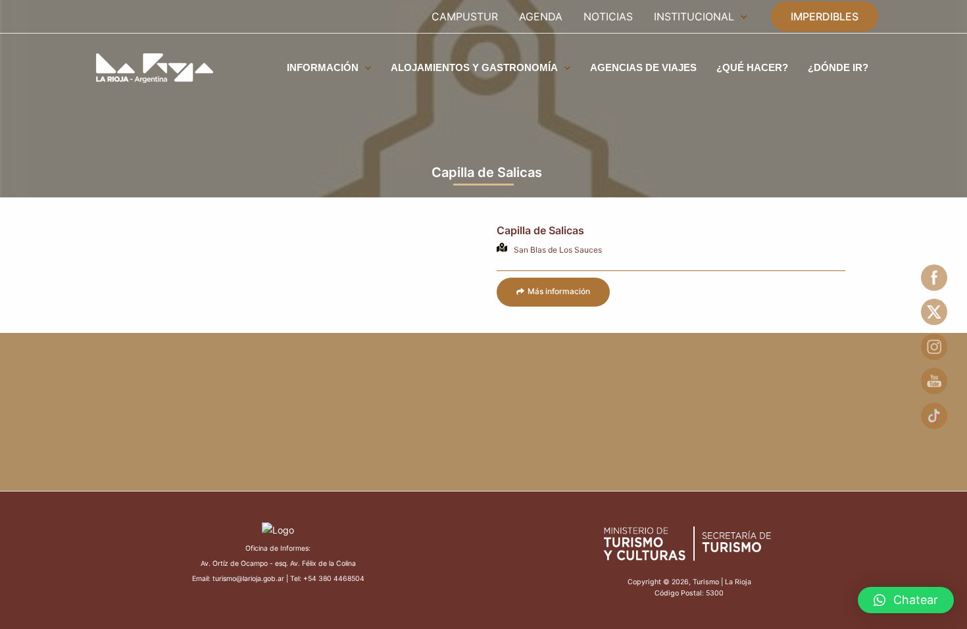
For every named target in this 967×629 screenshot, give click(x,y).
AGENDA (540, 16)
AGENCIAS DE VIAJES (643, 67)
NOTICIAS (608, 16)
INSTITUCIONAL (694, 16)
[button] (553, 292)
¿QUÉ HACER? (752, 67)
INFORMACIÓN (323, 67)
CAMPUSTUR (465, 16)
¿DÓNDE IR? (838, 67)
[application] (740, 16)
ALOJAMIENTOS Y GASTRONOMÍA (474, 67)
